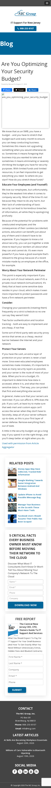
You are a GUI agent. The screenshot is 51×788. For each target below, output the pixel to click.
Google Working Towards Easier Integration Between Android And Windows (30, 484)
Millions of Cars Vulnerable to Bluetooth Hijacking (25, 751)
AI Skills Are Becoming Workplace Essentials (25, 740)
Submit (17, 689)
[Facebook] (14, 771)
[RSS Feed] (36, 771)
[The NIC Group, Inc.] (25, 12)
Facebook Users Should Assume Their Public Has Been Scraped (30, 518)
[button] (47, 3)
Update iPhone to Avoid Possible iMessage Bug (29, 496)
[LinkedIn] (25, 771)
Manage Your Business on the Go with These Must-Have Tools (29, 507)
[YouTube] (31, 771)
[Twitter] (20, 771)
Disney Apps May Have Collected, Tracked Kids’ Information (29, 471)
